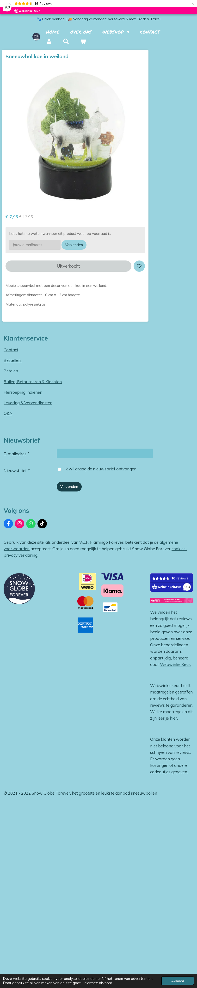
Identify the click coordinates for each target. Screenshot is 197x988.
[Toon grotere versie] (19, 588)
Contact (11, 349)
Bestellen (13, 360)
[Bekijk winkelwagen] (83, 41)
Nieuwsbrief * (17, 470)
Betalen (11, 370)
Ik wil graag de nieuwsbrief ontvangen (100, 468)
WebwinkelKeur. (175, 664)
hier (173, 718)
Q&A (8, 413)
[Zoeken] (66, 41)
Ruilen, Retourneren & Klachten (33, 381)
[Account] (49, 41)
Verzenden (74, 245)
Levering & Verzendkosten (28, 402)
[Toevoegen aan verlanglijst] (139, 266)
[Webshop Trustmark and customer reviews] (171, 601)
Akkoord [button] (177, 981)
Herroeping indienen (23, 392)
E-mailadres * (17, 453)
